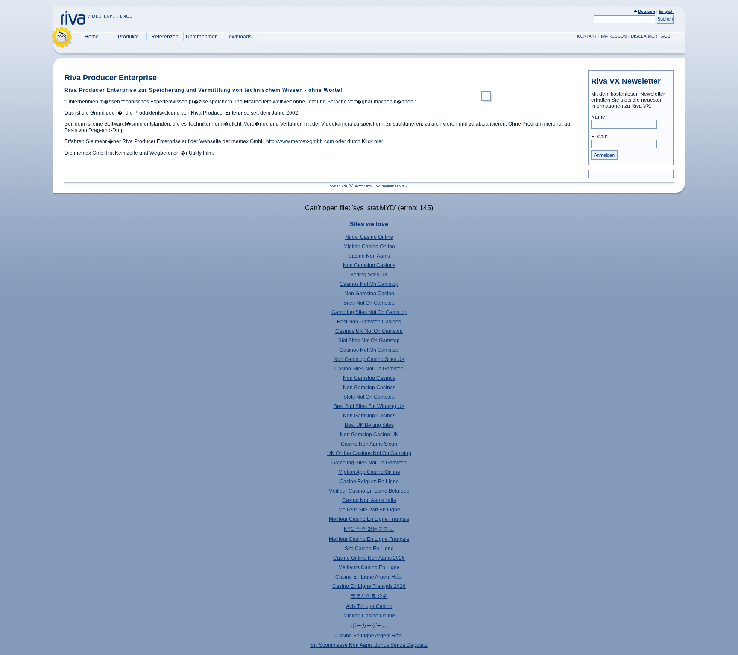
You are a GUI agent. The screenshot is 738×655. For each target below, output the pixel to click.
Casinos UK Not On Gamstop (369, 331)
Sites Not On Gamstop (369, 303)
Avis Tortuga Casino (369, 606)
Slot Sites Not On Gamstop (369, 341)
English (666, 11)
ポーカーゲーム (369, 626)
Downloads (238, 37)
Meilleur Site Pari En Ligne (369, 510)
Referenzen (165, 37)
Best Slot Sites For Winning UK (369, 406)
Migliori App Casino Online (369, 472)
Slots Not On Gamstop (369, 397)
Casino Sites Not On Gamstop (369, 369)
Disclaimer (644, 36)
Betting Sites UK (369, 275)
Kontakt (587, 36)
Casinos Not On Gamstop (369, 284)
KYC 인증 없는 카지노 (369, 529)
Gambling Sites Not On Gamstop (369, 312)
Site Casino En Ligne (369, 549)
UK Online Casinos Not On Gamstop (369, 453)
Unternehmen (202, 37)
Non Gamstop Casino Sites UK (369, 359)
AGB (666, 36)
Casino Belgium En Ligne (369, 482)
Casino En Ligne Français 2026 (369, 586)
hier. (379, 141)
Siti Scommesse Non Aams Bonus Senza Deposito (369, 645)
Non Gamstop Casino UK (369, 435)
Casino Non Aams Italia (369, 500)
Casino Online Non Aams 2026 (369, 558)
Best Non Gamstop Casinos (369, 322)
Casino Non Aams (369, 256)
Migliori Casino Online (369, 247)
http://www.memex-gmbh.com (300, 141)
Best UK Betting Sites (369, 425)
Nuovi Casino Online (369, 237)
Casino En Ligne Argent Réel (369, 577)
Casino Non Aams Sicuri (369, 444)
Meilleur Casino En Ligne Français (369, 519)
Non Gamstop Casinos (369, 265)
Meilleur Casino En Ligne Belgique (369, 491)
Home (92, 37)
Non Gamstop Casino (369, 294)
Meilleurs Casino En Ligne (369, 567)
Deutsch (646, 11)
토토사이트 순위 (369, 596)
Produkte (128, 37)
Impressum (614, 36)
